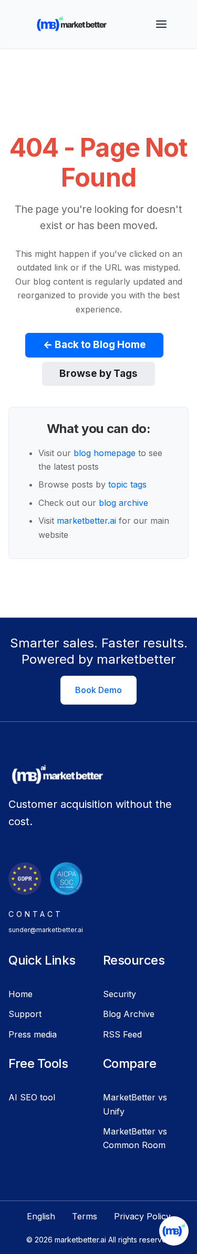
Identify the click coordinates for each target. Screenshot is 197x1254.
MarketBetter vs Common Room (135, 1138)
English (41, 1216)
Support (25, 1014)
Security (119, 994)
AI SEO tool (31, 1097)
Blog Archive (128, 1014)
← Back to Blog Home (94, 345)
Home (20, 994)
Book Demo (98, 690)
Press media (32, 1034)
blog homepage (105, 453)
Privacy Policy (142, 1216)
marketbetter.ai (86, 520)
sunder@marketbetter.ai (45, 930)
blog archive (123, 503)
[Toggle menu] (161, 24)
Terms (84, 1216)
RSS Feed (122, 1034)
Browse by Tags (98, 373)
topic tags (127, 484)
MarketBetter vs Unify (135, 1104)
